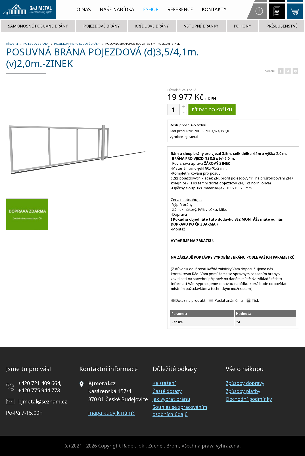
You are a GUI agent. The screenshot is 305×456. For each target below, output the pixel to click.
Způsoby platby (243, 391)
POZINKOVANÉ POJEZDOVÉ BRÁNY (77, 44)
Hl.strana (12, 44)
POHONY (242, 26)
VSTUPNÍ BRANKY (201, 26)
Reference (180, 9)
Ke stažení (164, 383)
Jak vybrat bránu (171, 399)
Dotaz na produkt (190, 300)
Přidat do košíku (212, 110)
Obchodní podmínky (249, 399)
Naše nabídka (117, 9)
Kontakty (214, 9)
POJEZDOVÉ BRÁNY (101, 26)
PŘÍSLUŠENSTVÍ (281, 26)
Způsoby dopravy (245, 383)
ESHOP (151, 9)
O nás (84, 9)
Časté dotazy (167, 391)
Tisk (255, 300)
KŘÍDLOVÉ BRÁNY (152, 26)
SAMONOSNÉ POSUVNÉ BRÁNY (38, 26)
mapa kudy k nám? (111, 412)
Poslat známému (229, 300)
